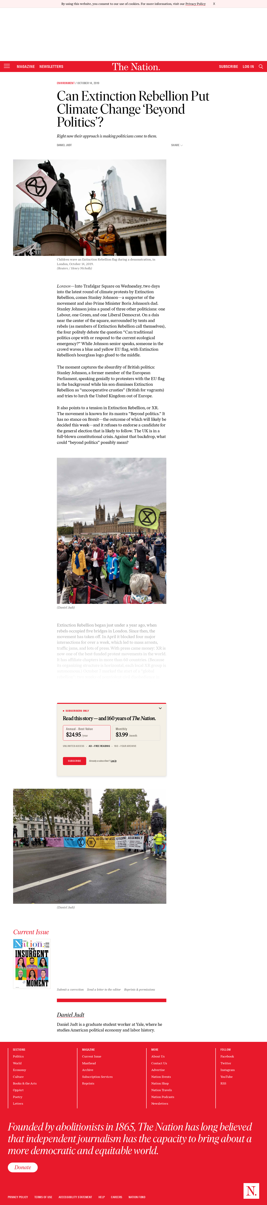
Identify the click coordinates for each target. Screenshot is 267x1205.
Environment (66, 83)
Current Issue (91, 1056)
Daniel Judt (64, 145)
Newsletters (51, 66)
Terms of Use (43, 1197)
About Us (158, 1056)
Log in (113, 761)
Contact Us (159, 1063)
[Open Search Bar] (261, 66)
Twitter (225, 1063)
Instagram (227, 1070)
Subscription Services (97, 1077)
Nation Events (161, 1077)
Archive (87, 1070)
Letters (18, 1103)
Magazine (26, 66)
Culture (18, 1077)
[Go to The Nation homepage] (136, 66)
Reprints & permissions (139, 989)
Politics (18, 1056)
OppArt (18, 1090)
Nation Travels (161, 1090)
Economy (19, 1070)
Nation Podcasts (162, 1097)
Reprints (88, 1083)
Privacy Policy (195, 4)
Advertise (158, 1070)
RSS (223, 1083)
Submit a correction (70, 989)
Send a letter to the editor (104, 989)
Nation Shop (160, 1083)
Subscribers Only (77, 710)
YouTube (226, 1077)
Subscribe (228, 66)
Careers (116, 1197)
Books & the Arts (25, 1083)
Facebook (227, 1056)
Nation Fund (137, 1197)
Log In (248, 66)
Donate (22, 1167)
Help (102, 1197)
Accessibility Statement (75, 1197)
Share (175, 145)
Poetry (17, 1097)
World (17, 1063)
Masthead (89, 1063)
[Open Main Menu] (7, 66)
